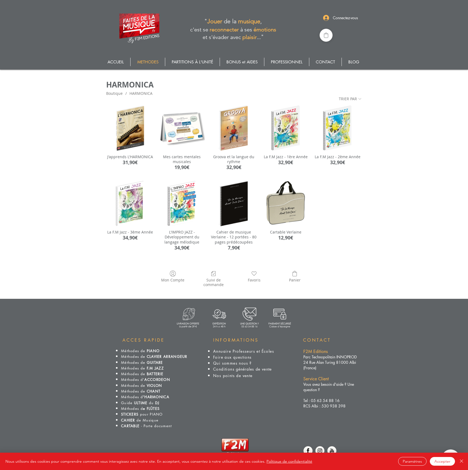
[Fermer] (461, 461)
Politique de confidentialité (289, 461)
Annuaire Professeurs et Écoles (243, 351)
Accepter (442, 461)
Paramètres (412, 461)
